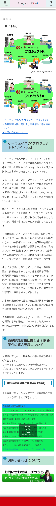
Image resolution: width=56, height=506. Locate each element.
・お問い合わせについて (15, 132)
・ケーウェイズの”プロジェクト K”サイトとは (26, 120)
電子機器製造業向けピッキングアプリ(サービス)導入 (25, 449)
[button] (50, 407)
